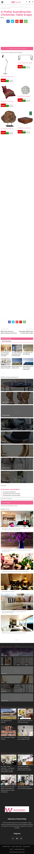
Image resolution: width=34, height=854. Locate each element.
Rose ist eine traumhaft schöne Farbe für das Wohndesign (15, 571)
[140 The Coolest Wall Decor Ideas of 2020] (25, 730)
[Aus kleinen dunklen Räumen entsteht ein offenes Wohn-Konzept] (25, 760)
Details (11, 81)
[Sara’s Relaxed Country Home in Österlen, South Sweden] (28, 361)
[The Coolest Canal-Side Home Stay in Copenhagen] (6, 348)
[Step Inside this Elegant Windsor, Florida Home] (6, 361)
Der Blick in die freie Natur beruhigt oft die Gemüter (14, 632)
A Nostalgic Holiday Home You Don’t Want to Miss (26, 332)
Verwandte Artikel (6, 338)
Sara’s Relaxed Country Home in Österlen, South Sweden (28, 368)
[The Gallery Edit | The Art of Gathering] (28, 348)
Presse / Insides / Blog (16, 846)
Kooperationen (26, 846)
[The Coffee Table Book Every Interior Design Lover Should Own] (17, 348)
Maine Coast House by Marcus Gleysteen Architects (9, 332)
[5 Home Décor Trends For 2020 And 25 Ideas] (25, 714)
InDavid (11, 849)
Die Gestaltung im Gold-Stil (8, 591)
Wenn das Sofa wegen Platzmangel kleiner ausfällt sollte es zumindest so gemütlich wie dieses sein (15, 529)
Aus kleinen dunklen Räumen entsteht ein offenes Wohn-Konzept (24, 768)
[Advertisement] (17, 35)
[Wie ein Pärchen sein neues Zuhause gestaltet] (25, 780)
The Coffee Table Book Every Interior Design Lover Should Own (17, 354)
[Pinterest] (32, 2)
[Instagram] (29, 2)
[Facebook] (26, 2)
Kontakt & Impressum (19, 849)
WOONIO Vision (6, 846)
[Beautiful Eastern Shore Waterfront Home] (17, 361)
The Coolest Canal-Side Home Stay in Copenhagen (5, 354)
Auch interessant (6, 341)
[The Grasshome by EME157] (8, 714)
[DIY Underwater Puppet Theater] (8, 730)
